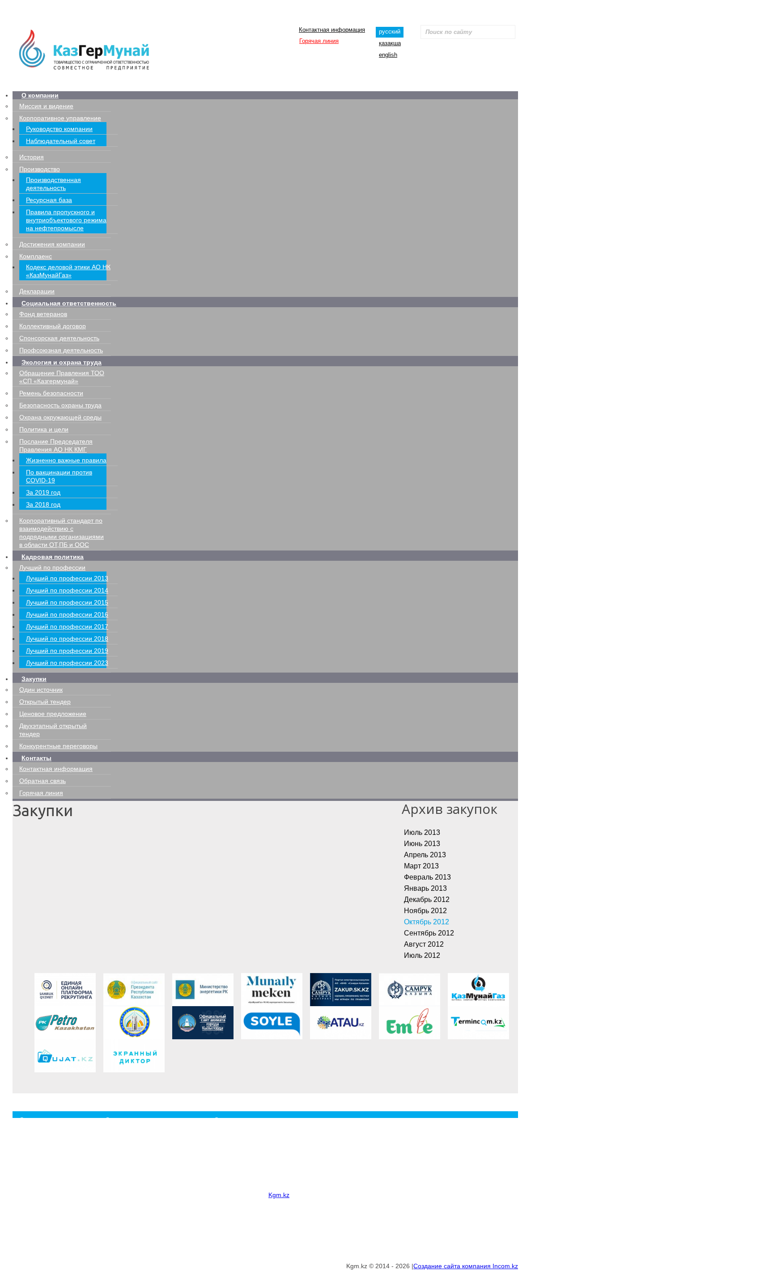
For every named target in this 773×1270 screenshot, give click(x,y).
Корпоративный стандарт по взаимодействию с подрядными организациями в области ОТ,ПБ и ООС (351, 1182)
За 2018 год (43, 504)
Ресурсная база (49, 199)
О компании (40, 95)
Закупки (34, 678)
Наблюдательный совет (60, 140)
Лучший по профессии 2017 (67, 626)
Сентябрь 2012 (429, 933)
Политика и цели (43, 429)
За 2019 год (43, 492)
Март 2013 (421, 866)
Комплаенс (35, 256)
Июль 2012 (422, 955)
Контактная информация (332, 29)
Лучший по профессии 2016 (67, 614)
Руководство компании (59, 128)
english (388, 54)
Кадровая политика (52, 556)
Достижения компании (52, 244)
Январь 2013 (425, 888)
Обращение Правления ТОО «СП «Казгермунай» (280, 1131)
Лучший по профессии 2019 (67, 650)
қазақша (390, 43)
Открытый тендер (45, 701)
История (31, 157)
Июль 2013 (422, 832)
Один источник (41, 689)
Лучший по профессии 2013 (67, 578)
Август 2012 (424, 944)
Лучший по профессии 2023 (67, 662)
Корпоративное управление (60, 118)
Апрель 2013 (425, 855)
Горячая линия (319, 41)
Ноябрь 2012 (425, 910)
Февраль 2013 (427, 877)
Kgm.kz (278, 1194)
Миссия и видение (46, 106)
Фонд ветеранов (43, 314)
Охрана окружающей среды (60, 417)
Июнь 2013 (422, 843)
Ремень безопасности (51, 393)
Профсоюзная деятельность (61, 350)
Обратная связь (42, 780)
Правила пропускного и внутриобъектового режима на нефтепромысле (66, 220)
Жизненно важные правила (66, 460)
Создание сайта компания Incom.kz (465, 1266)
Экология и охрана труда (61, 362)
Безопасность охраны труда (60, 405)
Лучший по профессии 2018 (67, 638)
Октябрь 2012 (426, 922)
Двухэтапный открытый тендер (137, 1231)
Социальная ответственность (68, 303)
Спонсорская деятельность (59, 338)
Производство (39, 169)
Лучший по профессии (52, 567)
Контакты (36, 758)
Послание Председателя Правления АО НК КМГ (280, 1173)
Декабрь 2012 (427, 899)
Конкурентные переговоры (58, 745)
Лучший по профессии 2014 (67, 590)
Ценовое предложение (52, 713)
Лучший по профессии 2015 (67, 602)
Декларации (37, 291)
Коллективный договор (52, 326)
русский (389, 31)
